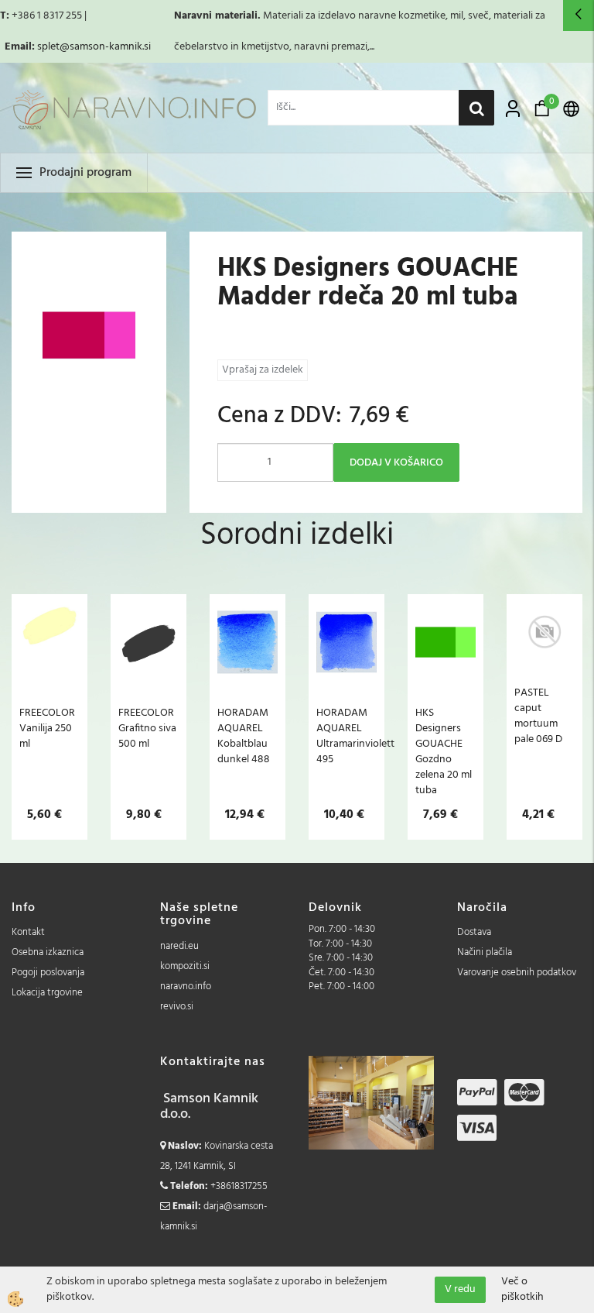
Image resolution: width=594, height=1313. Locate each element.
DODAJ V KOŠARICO (396, 463)
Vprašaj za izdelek (262, 370)
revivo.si (176, 1006)
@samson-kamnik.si (105, 47)
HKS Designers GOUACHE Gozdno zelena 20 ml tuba (443, 751)
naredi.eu (179, 946)
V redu (460, 1289)
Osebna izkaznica (48, 952)
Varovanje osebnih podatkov (516, 972)
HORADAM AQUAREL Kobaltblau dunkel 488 (243, 736)
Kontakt (28, 932)
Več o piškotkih (522, 1289)
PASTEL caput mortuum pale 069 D (538, 716)
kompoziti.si (185, 966)
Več (49, 682)
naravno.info (185, 986)
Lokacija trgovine (47, 993)
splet (48, 47)
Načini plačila (484, 952)
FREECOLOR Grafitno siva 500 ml (147, 728)
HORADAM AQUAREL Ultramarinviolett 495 (346, 736)
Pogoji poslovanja (48, 972)
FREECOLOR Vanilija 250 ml (47, 728)
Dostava (474, 932)
